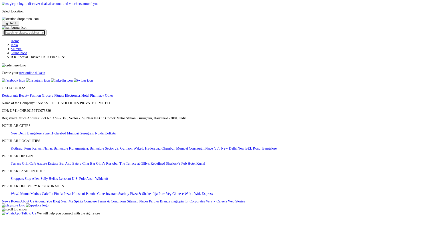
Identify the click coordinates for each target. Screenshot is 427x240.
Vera (209, 201)
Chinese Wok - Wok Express (192, 194)
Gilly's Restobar (107, 163)
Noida (99, 133)
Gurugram (87, 133)
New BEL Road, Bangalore (257, 148)
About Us (27, 201)
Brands (165, 201)
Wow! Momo (20, 194)
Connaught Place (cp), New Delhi (213, 148)
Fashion (35, 95)
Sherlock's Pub (176, 163)
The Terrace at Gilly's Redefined (142, 163)
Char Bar (88, 163)
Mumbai (73, 133)
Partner (154, 201)
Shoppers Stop (21, 178)
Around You (43, 201)
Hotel (85, 95)
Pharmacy (97, 95)
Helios (53, 178)
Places (143, 201)
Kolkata (110, 133)
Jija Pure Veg (162, 194)
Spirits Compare (85, 201)
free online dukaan (32, 73)
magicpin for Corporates (188, 201)
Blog (56, 201)
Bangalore (34, 133)
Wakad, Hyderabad (147, 148)
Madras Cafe (39, 194)
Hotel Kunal (196, 163)
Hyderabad (58, 133)
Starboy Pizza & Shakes (135, 194)
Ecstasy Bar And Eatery (64, 163)
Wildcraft (101, 178)
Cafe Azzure (38, 163)
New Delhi (18, 133)
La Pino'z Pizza (60, 194)
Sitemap (132, 201)
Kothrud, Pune (21, 148)
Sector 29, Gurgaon (119, 148)
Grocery (47, 95)
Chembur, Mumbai (174, 148)
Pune (46, 133)
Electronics (73, 95)
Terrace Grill (19, 163)
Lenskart (65, 178)
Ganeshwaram (107, 194)
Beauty (24, 95)
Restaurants (10, 95)
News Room (11, 201)
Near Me (67, 201)
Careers (221, 201)
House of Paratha (84, 194)
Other (109, 95)
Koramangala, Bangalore (86, 148)
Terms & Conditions (112, 201)
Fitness (59, 95)
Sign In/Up (10, 23)
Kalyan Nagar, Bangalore (50, 148)
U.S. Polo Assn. (83, 178)
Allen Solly (40, 178)
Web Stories (236, 201)
